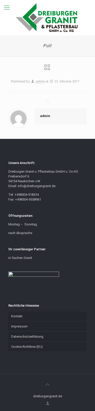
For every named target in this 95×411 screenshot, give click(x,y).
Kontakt (17, 316)
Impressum (19, 326)
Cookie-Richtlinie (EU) (27, 347)
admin (40, 81)
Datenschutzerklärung (27, 336)
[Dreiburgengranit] (47, 18)
